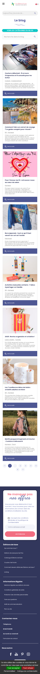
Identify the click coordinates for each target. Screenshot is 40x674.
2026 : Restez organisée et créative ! (20, 337)
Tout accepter (13, 668)
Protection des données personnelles (16, 595)
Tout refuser (28, 668)
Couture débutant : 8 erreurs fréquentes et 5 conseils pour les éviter (18, 75)
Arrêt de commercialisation (13, 604)
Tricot (14, 444)
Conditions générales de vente (14, 590)
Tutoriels (18, 340)
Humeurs (11, 132)
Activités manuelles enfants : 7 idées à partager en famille (20, 286)
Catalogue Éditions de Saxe (13, 558)
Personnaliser (9, 671)
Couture (7, 81)
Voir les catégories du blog (20, 30)
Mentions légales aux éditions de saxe (16, 585)
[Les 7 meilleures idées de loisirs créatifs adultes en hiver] (20, 371)
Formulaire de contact (10, 638)
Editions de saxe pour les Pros (13, 553)
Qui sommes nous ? (10, 548)
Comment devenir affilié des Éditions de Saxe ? (19, 567)
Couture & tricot (16, 81)
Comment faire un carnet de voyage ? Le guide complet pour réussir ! (20, 128)
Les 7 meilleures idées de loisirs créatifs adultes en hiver (17, 388)
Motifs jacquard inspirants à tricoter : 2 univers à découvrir (20, 440)
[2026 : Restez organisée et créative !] (20, 320)
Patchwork (8, 238)
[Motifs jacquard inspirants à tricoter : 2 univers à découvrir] (20, 423)
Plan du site (8, 609)
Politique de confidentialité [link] (27, 671)
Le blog (6, 572)
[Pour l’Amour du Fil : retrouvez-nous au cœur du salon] (20, 164)
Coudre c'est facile (10, 562)
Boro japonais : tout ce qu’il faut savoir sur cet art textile (18, 234)
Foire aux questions (10, 599)
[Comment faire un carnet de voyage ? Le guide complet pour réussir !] (20, 111)
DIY (6, 132)
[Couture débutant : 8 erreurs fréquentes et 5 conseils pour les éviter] (20, 57)
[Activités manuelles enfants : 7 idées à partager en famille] (20, 269)
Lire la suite (9, 93)
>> (23, 469)
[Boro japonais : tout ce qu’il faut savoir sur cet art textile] (20, 217)
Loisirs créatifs (9, 340)
